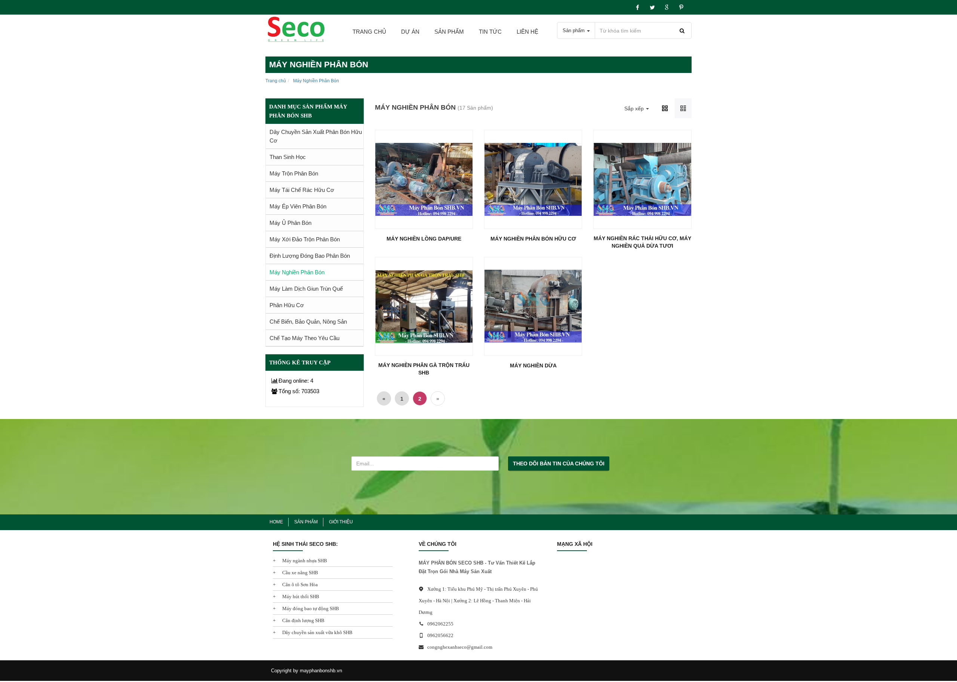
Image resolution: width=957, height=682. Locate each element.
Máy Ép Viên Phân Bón (298, 206)
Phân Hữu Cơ (287, 305)
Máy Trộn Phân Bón (294, 173)
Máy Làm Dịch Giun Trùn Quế (306, 288)
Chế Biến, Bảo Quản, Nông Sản (308, 321)
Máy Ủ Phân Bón (290, 223)
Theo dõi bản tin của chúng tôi (558, 464)
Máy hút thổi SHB (300, 596)
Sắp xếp (634, 108)
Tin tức (490, 31)
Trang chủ (369, 31)
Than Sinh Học (288, 157)
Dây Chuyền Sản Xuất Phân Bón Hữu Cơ (316, 136)
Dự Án (410, 31)
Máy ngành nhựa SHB (304, 560)
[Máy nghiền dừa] (533, 306)
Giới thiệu (341, 522)
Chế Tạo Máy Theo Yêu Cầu (304, 338)
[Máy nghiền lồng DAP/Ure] (424, 179)
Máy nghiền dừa (533, 365)
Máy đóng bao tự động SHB (310, 608)
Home (276, 522)
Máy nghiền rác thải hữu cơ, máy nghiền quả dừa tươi (642, 242)
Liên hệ (527, 31)
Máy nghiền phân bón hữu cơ (533, 239)
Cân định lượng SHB (302, 620)
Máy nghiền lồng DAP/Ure (424, 239)
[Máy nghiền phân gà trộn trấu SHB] (424, 306)
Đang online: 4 (296, 380)
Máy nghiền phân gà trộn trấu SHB (424, 369)
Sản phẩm (449, 31)
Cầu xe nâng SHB (299, 572)
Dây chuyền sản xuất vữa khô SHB (317, 632)
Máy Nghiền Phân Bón (297, 272)
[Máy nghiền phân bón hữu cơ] (533, 179)
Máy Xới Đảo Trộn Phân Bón (305, 239)
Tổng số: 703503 (299, 391)
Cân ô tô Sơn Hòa (299, 584)
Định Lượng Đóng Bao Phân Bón (310, 256)
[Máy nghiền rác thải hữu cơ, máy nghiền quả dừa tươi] (642, 179)
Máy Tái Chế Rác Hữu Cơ (302, 190)
